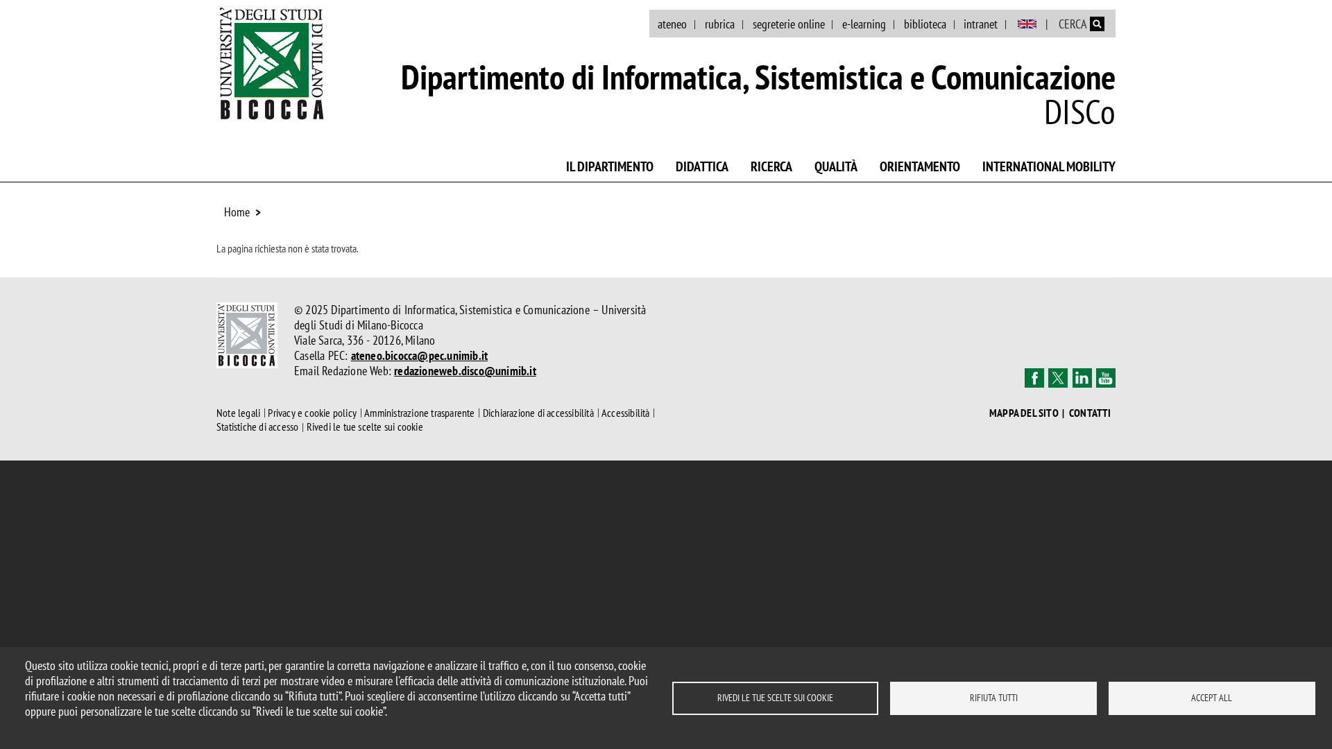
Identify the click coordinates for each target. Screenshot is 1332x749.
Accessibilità (625, 413)
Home (237, 212)
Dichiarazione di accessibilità (538, 413)
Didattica (702, 166)
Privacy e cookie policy (312, 413)
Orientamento (920, 166)
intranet (981, 24)
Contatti (1090, 413)
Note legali (238, 413)
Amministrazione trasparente (419, 413)
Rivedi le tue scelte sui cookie (775, 697)
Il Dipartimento (610, 166)
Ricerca (771, 166)
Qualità (835, 166)
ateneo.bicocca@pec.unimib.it (419, 355)
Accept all (1211, 697)
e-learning (864, 24)
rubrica (720, 24)
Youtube (1106, 378)
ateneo (672, 24)
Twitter (1058, 378)
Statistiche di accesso (257, 427)
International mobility (1049, 166)
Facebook (1034, 378)
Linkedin (1082, 378)
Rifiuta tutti (994, 697)
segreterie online (789, 24)
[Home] (271, 63)
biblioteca (925, 24)
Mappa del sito (1024, 413)
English (1027, 24)
